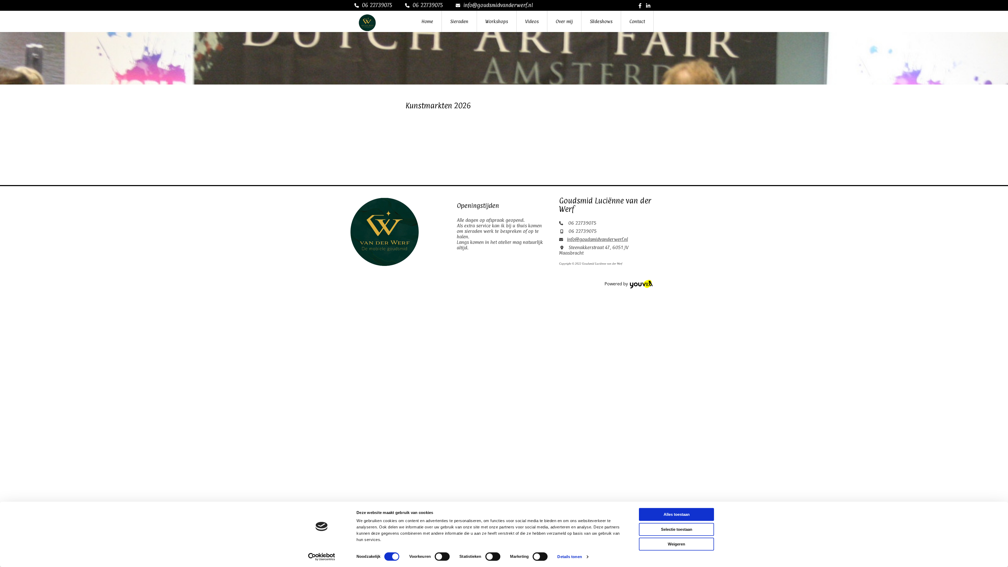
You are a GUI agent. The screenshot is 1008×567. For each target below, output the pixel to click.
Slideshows (601, 21)
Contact (637, 21)
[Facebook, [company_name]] (640, 5)
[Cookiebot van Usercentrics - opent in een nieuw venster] (322, 557)
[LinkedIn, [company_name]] (648, 5)
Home (427, 21)
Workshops (496, 21)
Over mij (564, 21)
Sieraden (459, 21)
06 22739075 (377, 5)
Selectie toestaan (676, 529)
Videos (532, 21)
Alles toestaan (677, 514)
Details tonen (569, 556)
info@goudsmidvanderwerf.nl (498, 5)
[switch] (442, 556)
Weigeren (676, 544)
